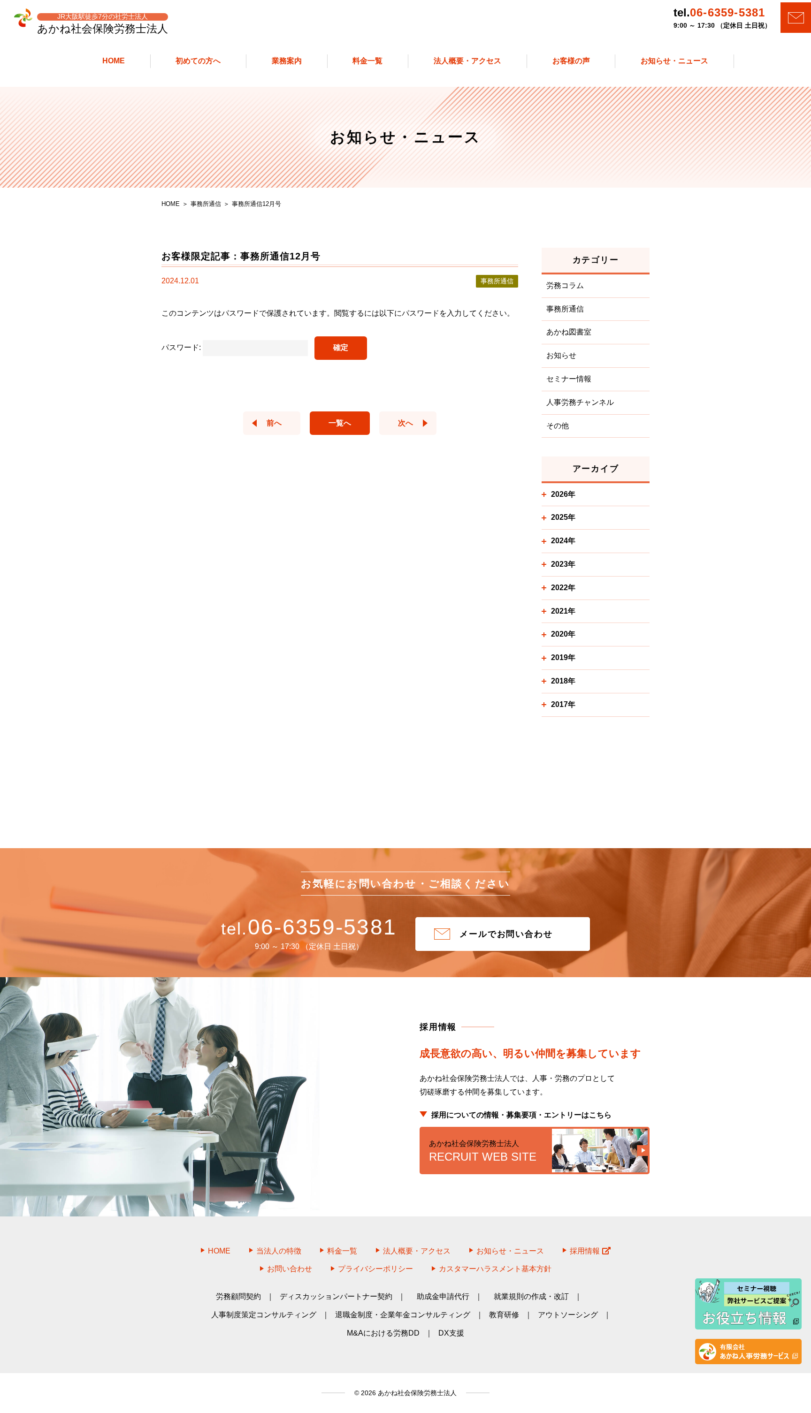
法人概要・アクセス (417, 1251)
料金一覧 (342, 1251)
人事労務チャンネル (580, 402)
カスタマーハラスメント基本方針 (495, 1269)
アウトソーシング (568, 1315)
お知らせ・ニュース (510, 1251)
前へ (274, 423)
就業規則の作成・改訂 (531, 1296)
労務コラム (565, 285)
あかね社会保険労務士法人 (416, 1393)
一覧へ (340, 423)
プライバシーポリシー (375, 1269)
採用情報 (585, 1251)
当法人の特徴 (278, 1251)
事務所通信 (565, 309)
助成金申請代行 (443, 1296)
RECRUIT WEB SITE (482, 1151)
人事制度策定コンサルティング (263, 1315)
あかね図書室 (568, 332)
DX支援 (451, 1333)
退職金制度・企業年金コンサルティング (402, 1315)
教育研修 (504, 1315)
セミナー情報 (568, 379)
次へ (405, 423)
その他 (557, 426)
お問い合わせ (289, 1269)
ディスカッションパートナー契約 (336, 1296)
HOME (219, 1251)
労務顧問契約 (238, 1296)
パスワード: (182, 347)
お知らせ (561, 355)
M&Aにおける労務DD (383, 1333)
